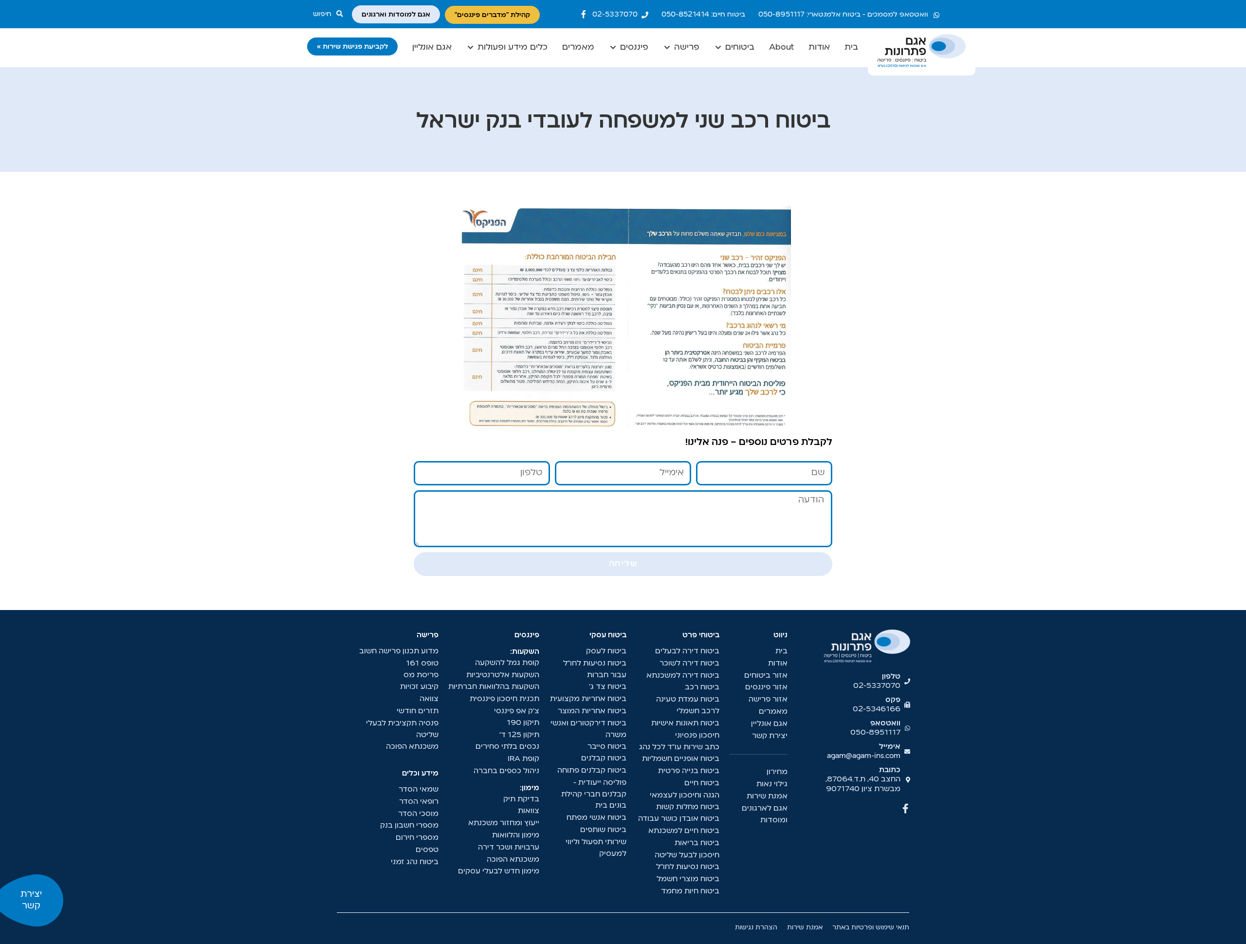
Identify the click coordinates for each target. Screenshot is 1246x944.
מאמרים (578, 47)
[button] (330, 14)
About (781, 47)
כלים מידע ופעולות (512, 47)
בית (851, 47)
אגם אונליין (432, 47)
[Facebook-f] (583, 14)
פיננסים (634, 47)
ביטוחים (739, 47)
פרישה (686, 47)
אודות (819, 47)
